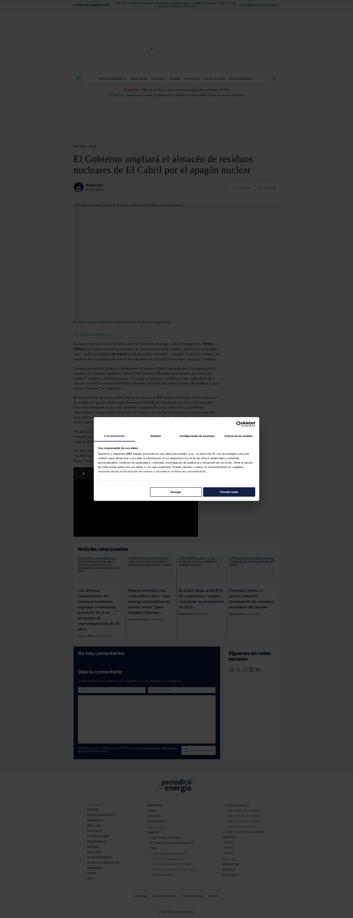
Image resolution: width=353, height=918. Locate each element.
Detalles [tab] (156, 436)
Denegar (175, 491)
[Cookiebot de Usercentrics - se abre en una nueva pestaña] (239, 424)
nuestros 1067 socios (127, 453)
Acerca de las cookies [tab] (238, 436)
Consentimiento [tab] (114, 436)
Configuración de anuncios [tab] (197, 436)
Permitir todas (229, 491)
